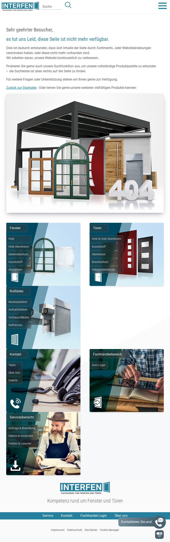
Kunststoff (15, 262)
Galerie (12, 380)
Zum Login (99, 365)
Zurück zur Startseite (21, 88)
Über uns (121, 516)
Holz (11, 239)
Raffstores (15, 325)
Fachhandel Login (93, 516)
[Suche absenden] (68, 5)
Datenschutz (74, 529)
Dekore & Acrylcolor (20, 436)
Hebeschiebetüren (103, 269)
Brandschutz (100, 262)
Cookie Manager (109, 529)
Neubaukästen (17, 302)
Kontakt (66, 516)
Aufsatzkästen (17, 309)
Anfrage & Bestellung (21, 428)
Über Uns (14, 373)
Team (12, 365)
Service (47, 516)
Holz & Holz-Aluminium (106, 239)
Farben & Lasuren (19, 443)
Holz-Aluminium (18, 246)
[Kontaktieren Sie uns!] (159, 522)
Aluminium (15, 269)
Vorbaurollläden (18, 317)
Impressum (57, 529)
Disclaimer (91, 529)
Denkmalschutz (18, 254)
